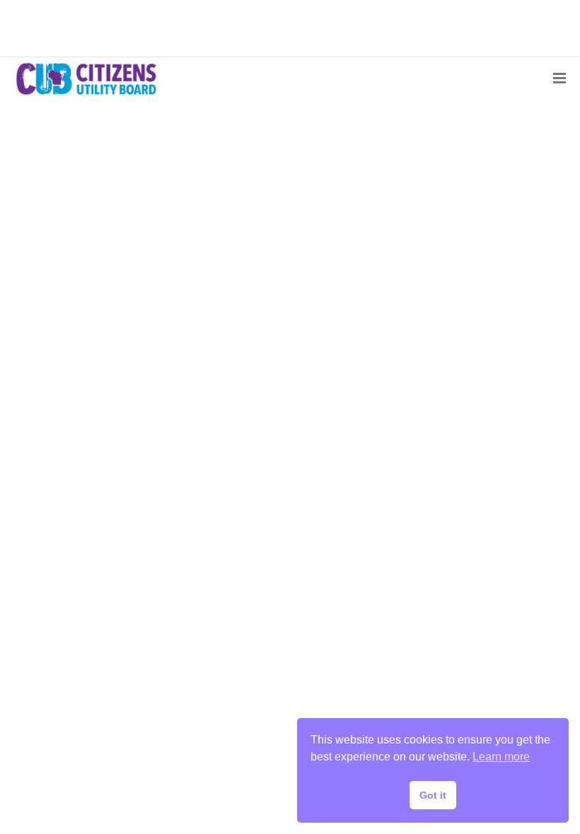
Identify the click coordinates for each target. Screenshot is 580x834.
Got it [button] (432, 795)
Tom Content (77, 483)
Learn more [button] (501, 757)
